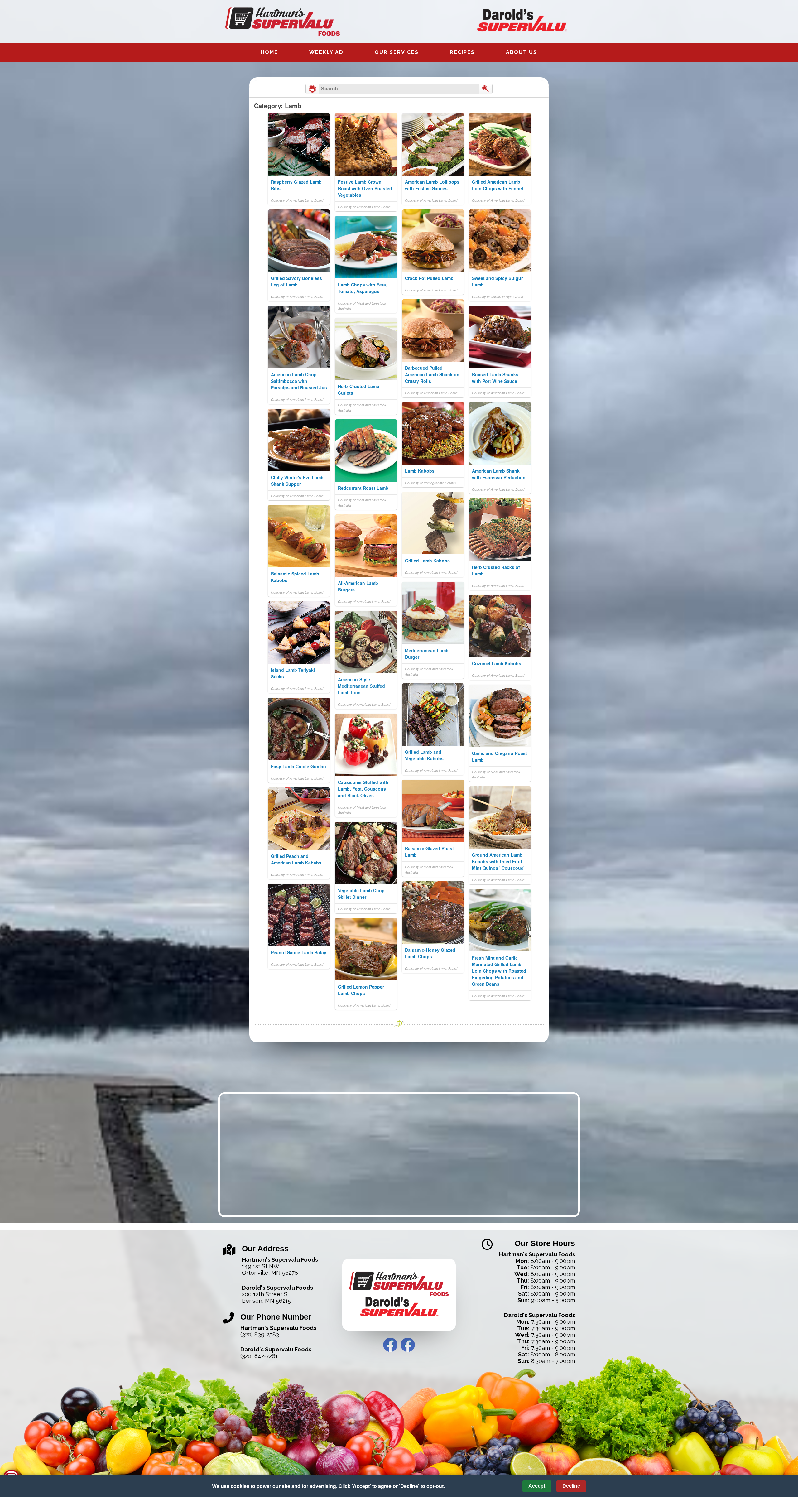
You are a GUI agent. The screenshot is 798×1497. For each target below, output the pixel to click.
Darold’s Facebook (408, 1345)
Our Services (397, 52)
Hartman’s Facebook (390, 1345)
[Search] (486, 89)
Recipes (462, 52)
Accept (536, 1486)
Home (269, 52)
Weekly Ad (326, 52)
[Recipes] (312, 89)
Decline (571, 1486)
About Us (521, 52)
